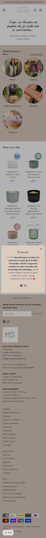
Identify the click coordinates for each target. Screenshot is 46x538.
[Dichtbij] (41, 249)
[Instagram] (25, 285)
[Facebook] (21, 285)
